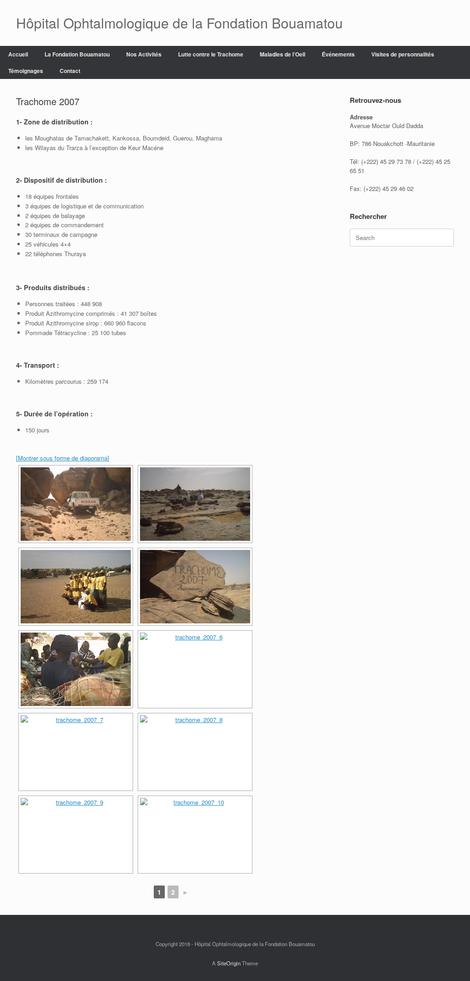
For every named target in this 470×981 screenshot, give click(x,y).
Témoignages (25, 71)
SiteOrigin (229, 963)
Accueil (18, 54)
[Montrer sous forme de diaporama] (62, 458)
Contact (70, 71)
